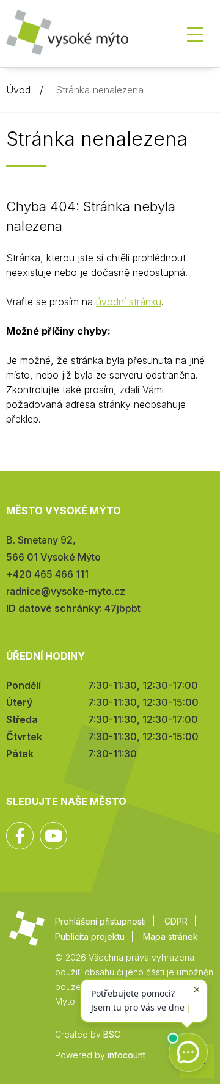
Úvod (18, 90)
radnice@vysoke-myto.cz (65, 591)
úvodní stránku (128, 302)
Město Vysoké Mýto (67, 36)
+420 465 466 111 (47, 574)
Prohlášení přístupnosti (100, 921)
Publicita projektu (90, 936)
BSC (111, 1034)
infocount (126, 1055)
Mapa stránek (170, 936)
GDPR (176, 921)
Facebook (20, 835)
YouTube (53, 835)
